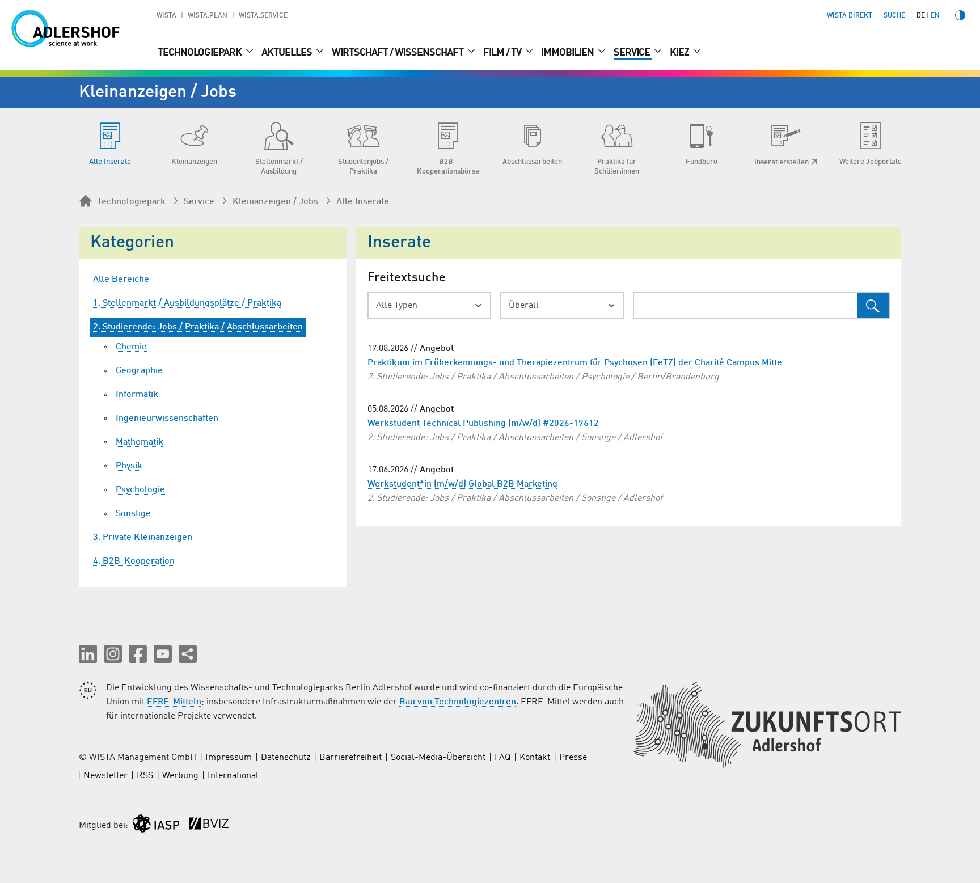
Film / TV (503, 53)
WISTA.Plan (207, 15)
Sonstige (133, 513)
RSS (145, 775)
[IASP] (156, 826)
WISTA (166, 15)
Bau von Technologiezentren (457, 702)
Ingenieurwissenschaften (167, 418)
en (935, 15)
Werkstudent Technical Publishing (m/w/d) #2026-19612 (483, 423)
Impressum (228, 757)
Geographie (139, 370)
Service (633, 53)
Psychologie (140, 490)
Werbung (180, 775)
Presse (573, 757)
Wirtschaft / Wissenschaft (398, 53)
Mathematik (139, 442)
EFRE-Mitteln (174, 702)
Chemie (131, 347)
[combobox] (429, 305)
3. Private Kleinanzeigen (142, 537)
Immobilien (568, 53)
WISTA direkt (849, 15)
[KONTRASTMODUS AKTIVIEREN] (960, 15)
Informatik (137, 394)
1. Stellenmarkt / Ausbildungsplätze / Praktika (187, 303)
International (233, 775)
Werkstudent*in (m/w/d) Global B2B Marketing (462, 484)
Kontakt (534, 757)
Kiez (680, 53)
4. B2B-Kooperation (134, 561)
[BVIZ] (209, 826)
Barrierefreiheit (350, 757)
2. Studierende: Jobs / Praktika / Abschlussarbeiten (198, 327)
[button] (87, 653)
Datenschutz (285, 757)
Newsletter (105, 775)
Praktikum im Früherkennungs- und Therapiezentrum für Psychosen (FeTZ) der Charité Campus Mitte (575, 362)
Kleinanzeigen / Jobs (275, 201)
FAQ (502, 757)
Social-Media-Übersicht (438, 757)
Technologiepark (200, 53)
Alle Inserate (362, 201)
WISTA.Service (263, 15)
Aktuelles (287, 53)
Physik (129, 466)
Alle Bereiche (121, 279)
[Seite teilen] (187, 653)
